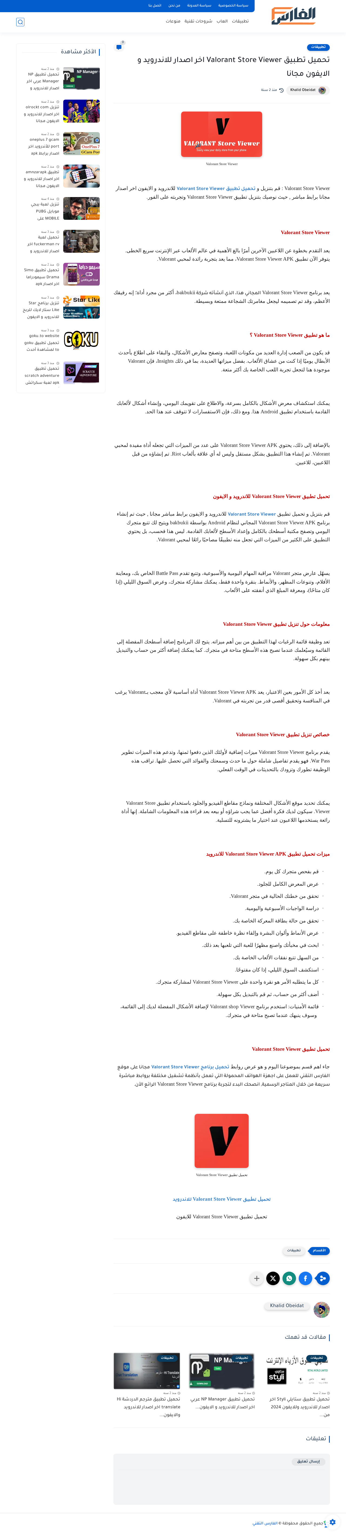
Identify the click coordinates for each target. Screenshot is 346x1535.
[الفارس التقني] (293, 16)
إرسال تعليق (308, 1462)
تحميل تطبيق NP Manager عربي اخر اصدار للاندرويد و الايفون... (222, 1403)
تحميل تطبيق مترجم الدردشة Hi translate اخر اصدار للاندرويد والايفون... (148, 1407)
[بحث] (20, 22)
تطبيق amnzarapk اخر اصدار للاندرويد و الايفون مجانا (41, 180)
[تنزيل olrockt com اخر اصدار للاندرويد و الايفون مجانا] (81, 111)
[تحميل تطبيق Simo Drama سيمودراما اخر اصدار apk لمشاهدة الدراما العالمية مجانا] (81, 274)
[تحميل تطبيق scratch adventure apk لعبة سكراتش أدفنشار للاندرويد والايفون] (81, 372)
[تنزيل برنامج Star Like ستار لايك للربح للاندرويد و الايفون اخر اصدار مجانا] (81, 307)
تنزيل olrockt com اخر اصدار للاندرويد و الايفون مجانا (41, 115)
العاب (222, 21)
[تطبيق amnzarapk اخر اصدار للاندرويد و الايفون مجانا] (81, 176)
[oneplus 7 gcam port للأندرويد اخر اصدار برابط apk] (81, 143)
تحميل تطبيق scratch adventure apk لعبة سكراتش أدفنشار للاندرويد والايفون (42, 377)
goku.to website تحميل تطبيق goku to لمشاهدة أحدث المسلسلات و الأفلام (41, 344)
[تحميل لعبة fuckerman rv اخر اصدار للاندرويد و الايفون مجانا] (81, 241)
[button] (305, 1278)
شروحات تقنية (198, 21)
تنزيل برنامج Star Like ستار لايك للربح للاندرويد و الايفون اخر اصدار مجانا (41, 312)
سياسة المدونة (199, 6)
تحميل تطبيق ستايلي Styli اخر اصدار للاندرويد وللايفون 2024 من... (300, 1407)
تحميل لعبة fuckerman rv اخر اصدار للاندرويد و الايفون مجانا (43, 246)
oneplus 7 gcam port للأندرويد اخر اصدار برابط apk (43, 147)
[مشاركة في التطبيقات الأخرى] (257, 1278)
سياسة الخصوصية (233, 6)
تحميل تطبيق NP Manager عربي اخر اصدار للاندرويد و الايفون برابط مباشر (41, 83)
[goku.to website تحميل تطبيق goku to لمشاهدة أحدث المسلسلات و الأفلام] (81, 339)
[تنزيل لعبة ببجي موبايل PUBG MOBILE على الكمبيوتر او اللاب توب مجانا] (81, 208)
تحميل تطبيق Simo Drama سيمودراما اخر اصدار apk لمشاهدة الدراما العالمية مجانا (41, 279)
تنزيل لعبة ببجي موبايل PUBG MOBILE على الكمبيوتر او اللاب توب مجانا (44, 213)
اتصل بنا (154, 6)
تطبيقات (240, 21)
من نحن (174, 6)
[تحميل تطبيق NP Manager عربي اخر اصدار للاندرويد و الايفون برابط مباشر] (81, 78)
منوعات (173, 21)
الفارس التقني (265, 1524)
